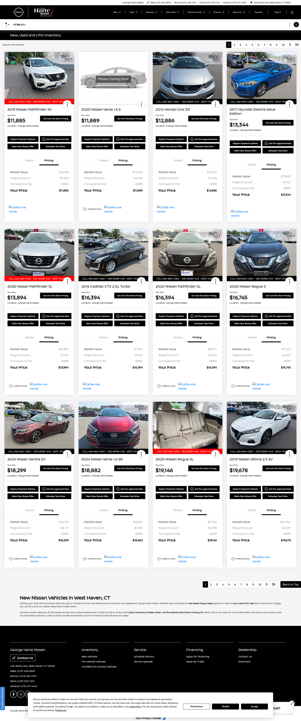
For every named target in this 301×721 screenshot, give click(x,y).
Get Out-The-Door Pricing (55, 118)
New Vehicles (89, 656)
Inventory (90, 649)
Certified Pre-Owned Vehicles (99, 666)
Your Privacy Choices (148, 718)
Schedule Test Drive (55, 146)
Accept (254, 706)
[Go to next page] (290, 44)
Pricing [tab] (48, 160)
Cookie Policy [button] (135, 706)
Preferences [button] (60, 710)
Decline (225, 706)
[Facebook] (13, 694)
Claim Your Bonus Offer (23, 146)
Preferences (196, 706)
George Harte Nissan (20, 710)
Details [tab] (29, 160)
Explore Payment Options (22, 139)
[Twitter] (20, 694)
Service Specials (143, 661)
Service (140, 649)
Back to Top (291, 584)
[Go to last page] (297, 44)
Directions (244, 661)
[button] (67, 104)
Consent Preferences (2, 698)
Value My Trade (195, 661)
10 (283, 45)
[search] (292, 13)
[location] (251, 2)
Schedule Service (144, 656)
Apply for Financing (197, 656)
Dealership (247, 649)
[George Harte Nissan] (40, 12)
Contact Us (25, 658)
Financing (194, 649)
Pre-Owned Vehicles (94, 661)
